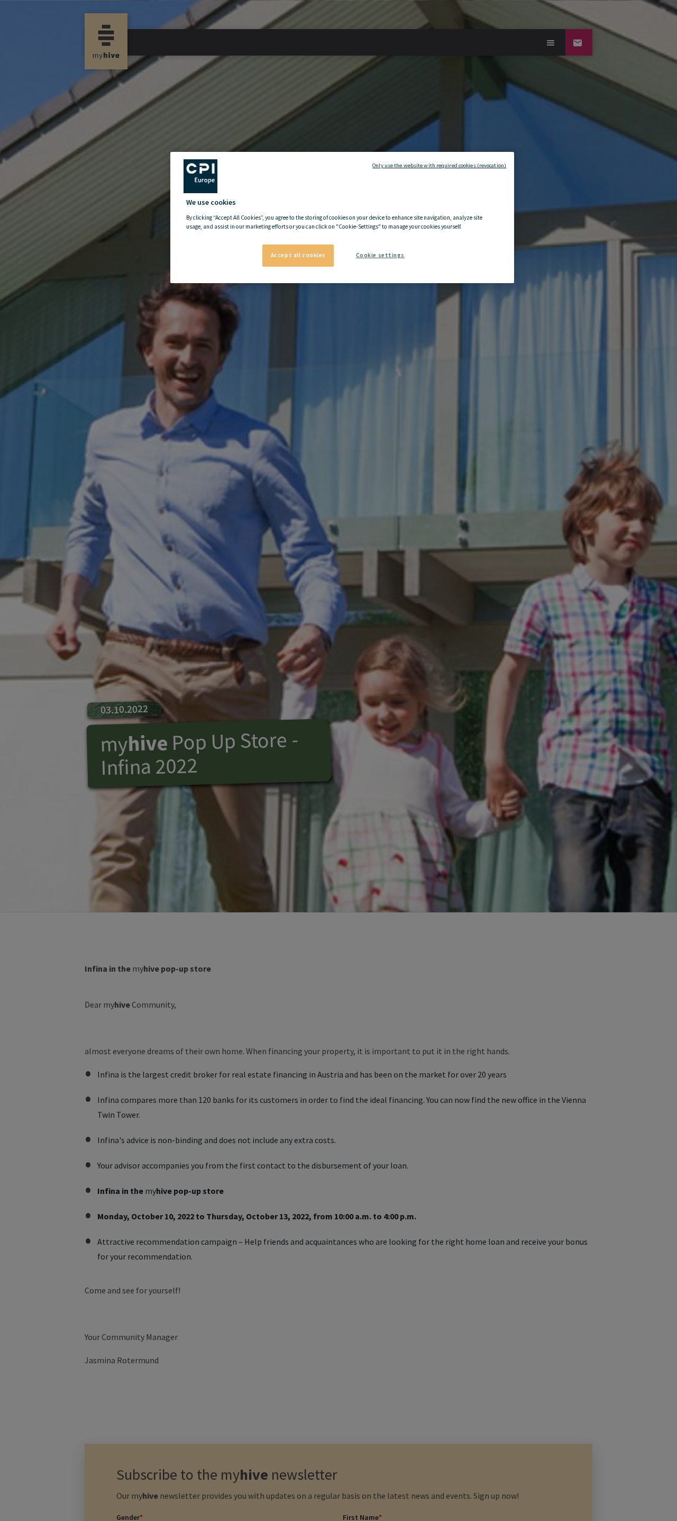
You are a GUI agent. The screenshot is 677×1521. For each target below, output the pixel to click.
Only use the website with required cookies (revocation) (439, 165)
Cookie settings (380, 255)
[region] (342, 217)
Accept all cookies (298, 255)
